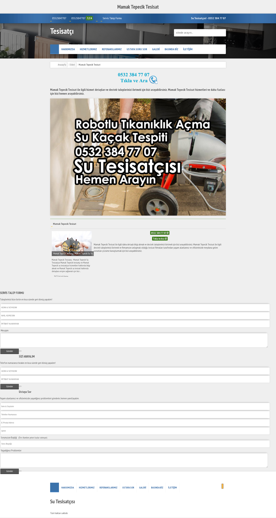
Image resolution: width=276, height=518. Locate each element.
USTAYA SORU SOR (137, 49)
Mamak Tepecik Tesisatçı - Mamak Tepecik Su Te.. (73, 253)
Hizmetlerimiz (88, 49)
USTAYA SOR (128, 487)
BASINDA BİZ (171, 49)
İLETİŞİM (187, 49)
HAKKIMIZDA (68, 49)
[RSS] (222, 486)
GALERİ (156, 49)
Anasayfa (62, 64)
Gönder (9, 351)
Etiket (72, 64)
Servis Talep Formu (112, 18)
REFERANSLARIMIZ (112, 49)
